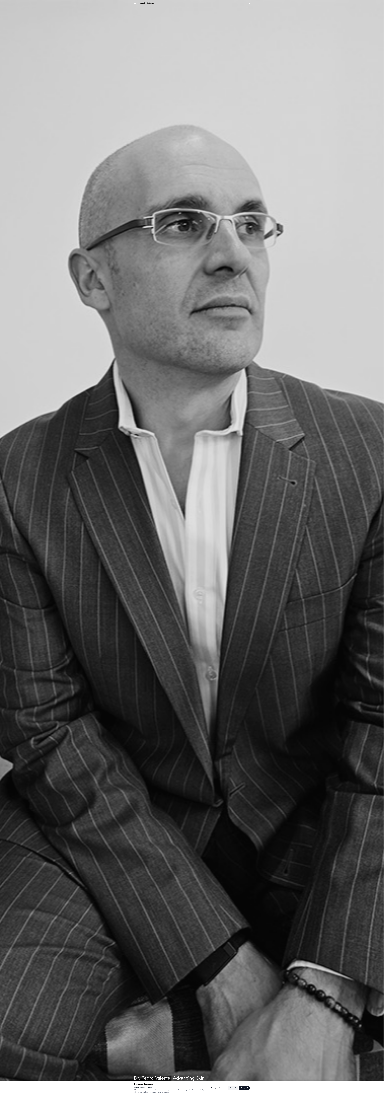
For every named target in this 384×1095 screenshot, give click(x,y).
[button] (249, 3)
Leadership (195, 3)
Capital (204, 3)
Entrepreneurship (170, 3)
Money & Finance (217, 3)
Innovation (183, 3)
